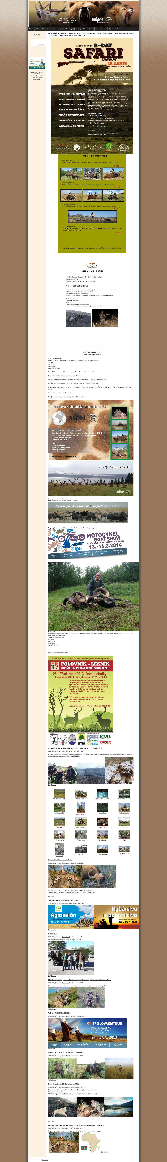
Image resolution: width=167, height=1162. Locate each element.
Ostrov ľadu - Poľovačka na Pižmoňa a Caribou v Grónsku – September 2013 (75, 748)
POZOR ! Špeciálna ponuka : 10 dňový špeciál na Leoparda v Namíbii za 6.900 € (76, 1125)
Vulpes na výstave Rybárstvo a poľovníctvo (63, 900)
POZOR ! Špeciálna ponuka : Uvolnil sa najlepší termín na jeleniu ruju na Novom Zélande (79, 980)
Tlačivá (98, 29)
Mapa (110, 29)
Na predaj (72, 29)
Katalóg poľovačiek (61, 29)
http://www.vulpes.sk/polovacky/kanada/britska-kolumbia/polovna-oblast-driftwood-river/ (72, 1094)
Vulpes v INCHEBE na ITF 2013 (59, 1013)
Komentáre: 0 (66, 751)
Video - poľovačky (88, 29)
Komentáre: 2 (66, 1128)
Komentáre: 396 (66, 903)
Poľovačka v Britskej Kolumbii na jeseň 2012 (64, 1084)
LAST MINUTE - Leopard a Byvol (60, 860)
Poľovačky (45, 29)
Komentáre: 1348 (67, 1016)
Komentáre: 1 (66, 1087)
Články (79, 29)
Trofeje (52, 29)
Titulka (31, 29)
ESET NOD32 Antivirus (37, 75)
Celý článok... (52, 785)
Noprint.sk (45, 1160)
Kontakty (116, 29)
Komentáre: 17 (66, 863)
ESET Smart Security (37, 77)
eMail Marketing (37, 79)
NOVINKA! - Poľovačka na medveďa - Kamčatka (65, 1052)
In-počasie (37, 34)
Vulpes (38, 29)
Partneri (104, 29)
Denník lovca (52, 934)
